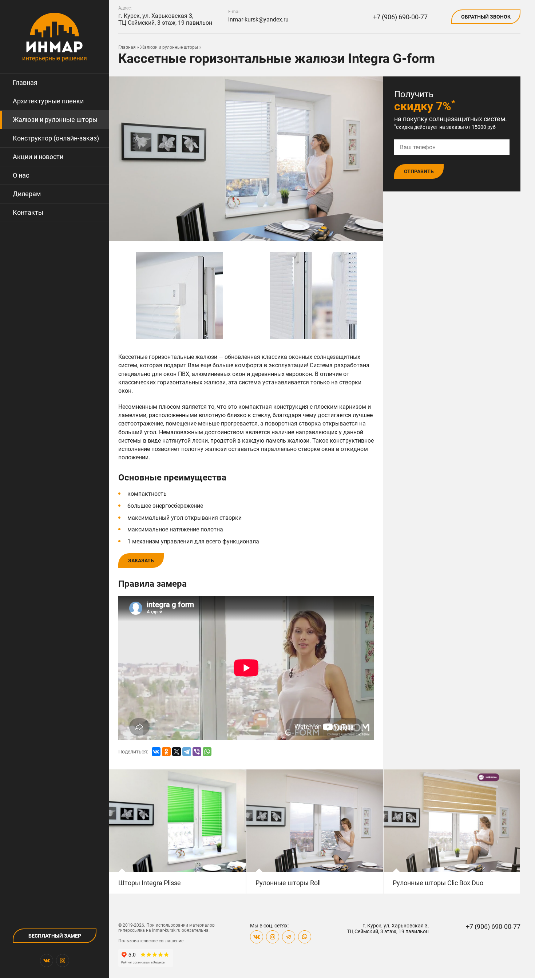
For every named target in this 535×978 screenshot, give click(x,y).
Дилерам (27, 194)
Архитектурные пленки (48, 101)
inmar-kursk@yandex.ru (258, 19)
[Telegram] (186, 751)
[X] (176, 751)
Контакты (28, 212)
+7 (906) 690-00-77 (400, 17)
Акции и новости (38, 157)
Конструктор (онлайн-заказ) (56, 138)
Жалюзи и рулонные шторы (55, 119)
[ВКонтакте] (156, 751)
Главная (25, 82)
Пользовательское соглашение (150, 940)
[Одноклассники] (166, 751)
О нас (21, 175)
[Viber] (197, 751)
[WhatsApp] (207, 751)
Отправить (419, 171)
